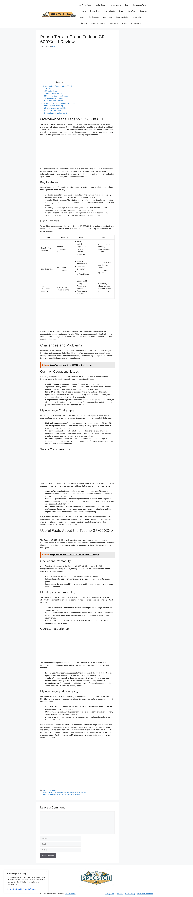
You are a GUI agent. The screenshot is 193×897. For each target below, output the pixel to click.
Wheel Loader (136, 23)
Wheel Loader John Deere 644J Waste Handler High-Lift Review (64, 792)
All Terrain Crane (86, 5)
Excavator (143, 11)
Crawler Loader (109, 11)
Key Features (50, 89)
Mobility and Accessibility (55, 108)
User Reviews (50, 91)
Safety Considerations (54, 101)
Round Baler (137, 17)
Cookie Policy (130, 894)
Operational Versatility (53, 106)
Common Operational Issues (56, 96)
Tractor (124, 23)
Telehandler (113, 23)
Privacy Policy (110, 894)
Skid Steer (83, 23)
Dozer (121, 11)
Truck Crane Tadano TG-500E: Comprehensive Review (61, 794)
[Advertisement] (77, 65)
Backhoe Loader (115, 5)
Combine (83, 11)
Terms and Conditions (145, 894)
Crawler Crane (95, 11)
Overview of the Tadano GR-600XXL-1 (56, 86)
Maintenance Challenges (54, 98)
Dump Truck (132, 11)
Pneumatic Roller (122, 17)
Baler (127, 5)
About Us (120, 894)
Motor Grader (107, 17)
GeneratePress (70, 894)
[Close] (46, 872)
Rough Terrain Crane (49, 790)
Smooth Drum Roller (98, 23)
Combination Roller (139, 5)
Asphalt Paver (100, 5)
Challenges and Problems (51, 93)
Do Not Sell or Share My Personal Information (21, 889)
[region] (26, 881)
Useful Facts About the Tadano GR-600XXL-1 (59, 103)
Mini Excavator (93, 17)
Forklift (82, 17)
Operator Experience (53, 110)
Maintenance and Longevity (56, 113)
